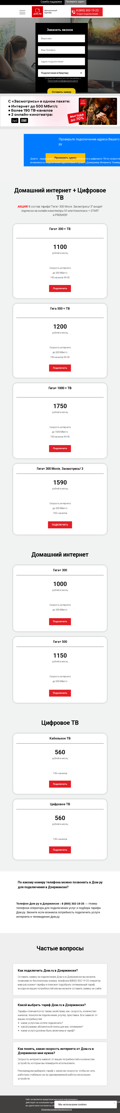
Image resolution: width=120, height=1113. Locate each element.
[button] (22, 12)
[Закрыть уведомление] (114, 1103)
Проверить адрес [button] (75, 1)
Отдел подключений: (87, 14)
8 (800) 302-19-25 (87, 10)
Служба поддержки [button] (51, 1)
